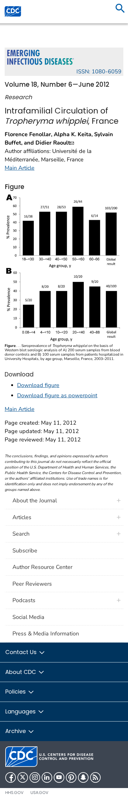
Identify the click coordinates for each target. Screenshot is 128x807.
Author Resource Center (42, 567)
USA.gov (39, 792)
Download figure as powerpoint (57, 395)
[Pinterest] (71, 777)
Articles (21, 517)
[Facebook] (10, 777)
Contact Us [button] (21, 652)
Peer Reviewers (32, 584)
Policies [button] (16, 691)
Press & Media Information (45, 633)
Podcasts (23, 600)
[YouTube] (59, 777)
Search (21, 533)
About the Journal (34, 500)
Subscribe (24, 550)
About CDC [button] (21, 672)
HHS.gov (14, 792)
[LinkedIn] (47, 777)
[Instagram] (35, 777)
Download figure (38, 385)
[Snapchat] (83, 777)
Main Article (19, 168)
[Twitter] (22, 777)
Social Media (28, 617)
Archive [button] (16, 731)
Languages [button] (21, 711)
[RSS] (95, 777)
